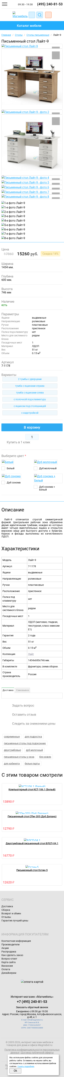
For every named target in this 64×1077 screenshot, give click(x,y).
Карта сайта (8, 962)
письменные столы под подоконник (25, 743)
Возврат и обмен (11, 913)
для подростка (33, 736)
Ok (15, 1070)
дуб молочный (34, 750)
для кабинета (12, 763)
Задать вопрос (23, 705)
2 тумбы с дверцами (30, 379)
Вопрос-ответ (9, 958)
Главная (6, 35)
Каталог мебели (29, 25)
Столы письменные (37, 35)
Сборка (5, 909)
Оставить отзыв (24, 714)
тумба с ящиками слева (30, 392)
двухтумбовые (12, 750)
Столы (19, 35)
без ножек (45, 756)
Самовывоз (22, 690)
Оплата (5, 969)
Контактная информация (16, 941)
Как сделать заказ (12, 955)
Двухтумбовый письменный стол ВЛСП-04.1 (32, 843)
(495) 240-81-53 (50, 4)
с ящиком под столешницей (30, 406)
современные (12, 736)
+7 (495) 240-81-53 (32, 1001)
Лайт (31, 654)
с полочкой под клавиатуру (30, 399)
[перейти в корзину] (48, 15)
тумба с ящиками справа (29, 385)
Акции (5, 948)
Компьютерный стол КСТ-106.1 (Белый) (32, 789)
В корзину (32, 427)
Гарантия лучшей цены (14, 920)
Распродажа (8, 951)
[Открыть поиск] (39, 15)
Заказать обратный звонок (32, 1007)
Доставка (7, 690)
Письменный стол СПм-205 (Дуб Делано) (32, 816)
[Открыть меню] (4, 4)
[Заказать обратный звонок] (32, 15)
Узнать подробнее (25, 1066)
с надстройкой (29, 412)
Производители (10, 944)
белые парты (32, 763)
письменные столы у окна (19, 756)
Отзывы (6, 917)
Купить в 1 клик (18, 442)
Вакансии (7, 965)
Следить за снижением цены (33, 723)
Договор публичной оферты (37, 1052)
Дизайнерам (8, 972)
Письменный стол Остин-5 (32, 870)
